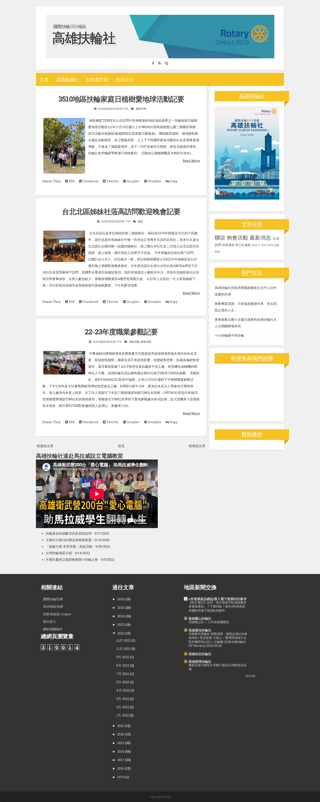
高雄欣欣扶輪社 (200, 654)
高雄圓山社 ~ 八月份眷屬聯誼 (209, 622)
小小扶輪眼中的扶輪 (229, 335)
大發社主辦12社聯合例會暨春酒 (68, 540)
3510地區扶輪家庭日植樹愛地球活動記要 (121, 99)
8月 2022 (122, 665)
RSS (71, 181)
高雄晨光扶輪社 (200, 630)
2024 (121, 616)
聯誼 (140, 221)
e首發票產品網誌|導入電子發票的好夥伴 (218, 599)
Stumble (154, 181)
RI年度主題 (97, 79)
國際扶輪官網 (53, 599)
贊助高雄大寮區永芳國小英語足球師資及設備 (217, 667)
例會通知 (228, 245)
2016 (120, 768)
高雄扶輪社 (83, 37)
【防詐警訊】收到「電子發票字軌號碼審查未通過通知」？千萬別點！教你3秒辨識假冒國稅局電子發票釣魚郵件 (217, 606)
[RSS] (159, 63)
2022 (120, 633)
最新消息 (141, 108)
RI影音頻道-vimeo (57, 614)
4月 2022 (123, 690)
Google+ (133, 181)
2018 (120, 751)
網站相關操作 (53, 629)
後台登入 (49, 621)
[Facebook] (153, 63)
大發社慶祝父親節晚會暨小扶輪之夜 (72, 559)
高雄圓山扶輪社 (200, 618)
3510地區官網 (53, 606)
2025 (120, 607)
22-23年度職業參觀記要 (121, 331)
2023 (120, 624)
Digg (173, 181)
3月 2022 (122, 698)
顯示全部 (250, 676)
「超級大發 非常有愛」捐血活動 (69, 546)
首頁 (44, 79)
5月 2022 (122, 682)
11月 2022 (123, 648)
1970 (120, 777)
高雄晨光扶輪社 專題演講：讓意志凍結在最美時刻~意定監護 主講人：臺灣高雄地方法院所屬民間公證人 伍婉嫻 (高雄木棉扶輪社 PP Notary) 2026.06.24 (218, 640)
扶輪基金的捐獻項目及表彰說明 (68, 533)
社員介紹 (124, 79)
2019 (120, 743)
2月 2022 (122, 707)
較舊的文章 (197, 446)
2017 (120, 760)
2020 (120, 734)
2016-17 (256, 245)
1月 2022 (122, 715)
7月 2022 (122, 673)
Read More (191, 160)
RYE (270, 245)
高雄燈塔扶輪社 (200, 661)
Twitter (112, 181)
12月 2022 (123, 640)
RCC (264, 245)
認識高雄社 (67, 79)
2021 (120, 725)
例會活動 (134, 341)
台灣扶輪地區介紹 (59, 553)
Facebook (90, 181)
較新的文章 (45, 446)
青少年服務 (243, 245)
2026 (120, 599)
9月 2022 (122, 657)
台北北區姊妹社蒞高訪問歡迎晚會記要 (121, 211)
